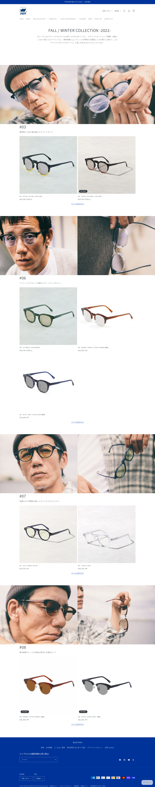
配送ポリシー (84, 786)
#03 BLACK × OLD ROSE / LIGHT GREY (90, 196)
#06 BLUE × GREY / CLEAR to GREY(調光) (32, 414)
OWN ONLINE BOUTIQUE (30, 786)
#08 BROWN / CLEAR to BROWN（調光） (33, 717)
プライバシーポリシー (95, 747)
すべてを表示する (77, 204)
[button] (40, 19)
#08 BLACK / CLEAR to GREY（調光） (90, 717)
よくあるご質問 (59, 747)
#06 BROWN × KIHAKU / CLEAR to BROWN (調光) (93, 347)
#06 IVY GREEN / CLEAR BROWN (30, 347)
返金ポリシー (53, 786)
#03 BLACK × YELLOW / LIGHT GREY (31, 196)
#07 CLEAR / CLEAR (84, 566)
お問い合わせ (109, 747)
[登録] (55, 759)
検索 (42, 747)
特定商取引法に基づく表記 (76, 747)
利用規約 (76, 786)
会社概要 (49, 747)
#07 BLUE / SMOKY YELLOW (28, 566)
